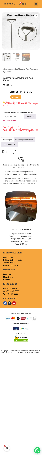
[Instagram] (10, 303)
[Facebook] (5, 303)
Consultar (30, 116)
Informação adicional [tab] (24, 140)
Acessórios (13, 69)
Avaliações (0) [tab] (9, 144)
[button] (36, 4)
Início (5, 69)
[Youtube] (14, 303)
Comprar (16, 97)
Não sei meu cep (9, 120)
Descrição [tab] (7, 140)
